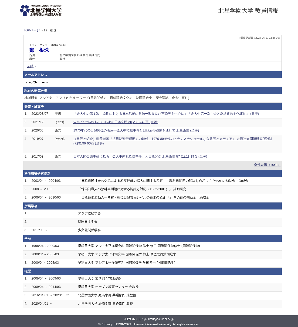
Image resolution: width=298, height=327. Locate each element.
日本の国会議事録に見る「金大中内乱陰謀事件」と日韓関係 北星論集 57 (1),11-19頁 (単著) (140, 156)
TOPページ (31, 30)
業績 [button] (30, 66)
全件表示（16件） (267, 165)
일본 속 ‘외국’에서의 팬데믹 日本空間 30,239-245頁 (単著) (115, 122)
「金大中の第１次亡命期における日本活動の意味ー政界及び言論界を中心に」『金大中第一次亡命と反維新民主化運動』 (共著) (166, 113)
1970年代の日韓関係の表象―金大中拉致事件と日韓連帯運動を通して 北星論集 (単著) (136, 130)
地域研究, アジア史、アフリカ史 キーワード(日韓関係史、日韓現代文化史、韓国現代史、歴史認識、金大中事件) (106, 98)
